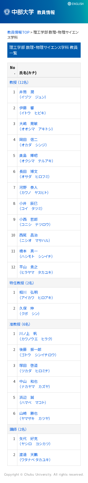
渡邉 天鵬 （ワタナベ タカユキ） (35, 457)
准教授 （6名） (20, 324)
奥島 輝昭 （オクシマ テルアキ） (36, 158)
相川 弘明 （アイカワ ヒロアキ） (36, 295)
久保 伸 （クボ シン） (29, 310)
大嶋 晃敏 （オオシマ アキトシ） (36, 126)
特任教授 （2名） (22, 282)
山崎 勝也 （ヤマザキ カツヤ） (35, 416)
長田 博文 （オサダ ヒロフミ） (34, 174)
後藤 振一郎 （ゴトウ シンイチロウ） (38, 352)
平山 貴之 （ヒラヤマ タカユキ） (36, 269)
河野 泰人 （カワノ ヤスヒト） (34, 190)
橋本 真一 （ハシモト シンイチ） (36, 253)
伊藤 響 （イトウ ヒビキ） (32, 110)
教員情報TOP (18, 32)
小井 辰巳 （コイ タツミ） (31, 206)
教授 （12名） (19, 82)
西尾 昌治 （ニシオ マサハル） (35, 237)
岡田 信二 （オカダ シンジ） (33, 142)
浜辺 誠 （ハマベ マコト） (33, 400)
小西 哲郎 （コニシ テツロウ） (35, 222)
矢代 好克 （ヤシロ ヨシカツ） (35, 441)
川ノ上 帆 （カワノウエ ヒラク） (36, 336)
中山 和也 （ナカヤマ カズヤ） (35, 384)
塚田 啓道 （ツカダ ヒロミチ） (34, 368)
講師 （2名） (18, 429)
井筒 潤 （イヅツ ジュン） (33, 94)
